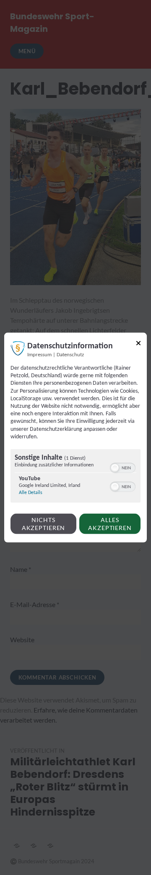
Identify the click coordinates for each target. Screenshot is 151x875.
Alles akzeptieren (110, 523)
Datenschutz (70, 355)
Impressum (39, 355)
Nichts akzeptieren (43, 523)
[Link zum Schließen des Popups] (138, 345)
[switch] (122, 467)
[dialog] (75, 438)
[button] (115, 468)
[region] (75, 477)
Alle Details (30, 492)
